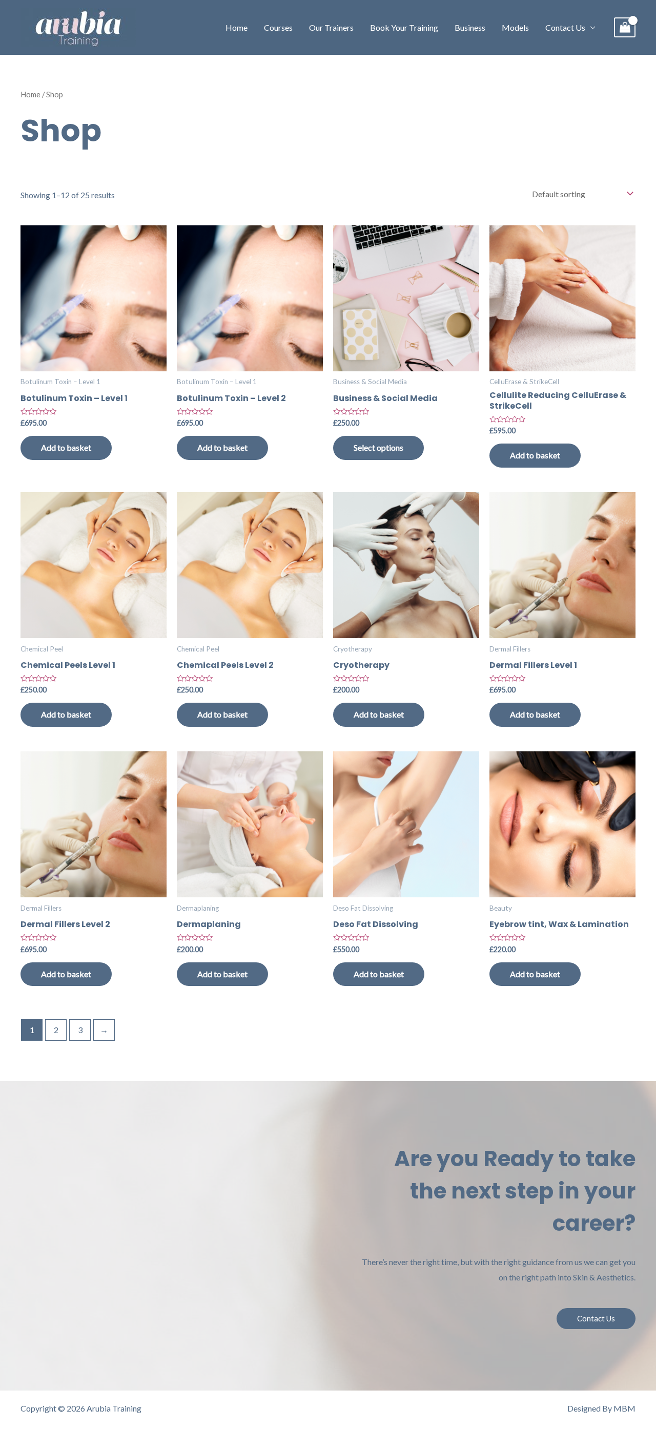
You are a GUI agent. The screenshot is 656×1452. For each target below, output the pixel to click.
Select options (378, 447)
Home (236, 27)
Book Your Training (404, 27)
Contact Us (565, 27)
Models (515, 27)
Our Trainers (331, 27)
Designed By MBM (601, 1408)
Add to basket (66, 447)
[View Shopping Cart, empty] (625, 27)
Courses (278, 27)
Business (470, 27)
